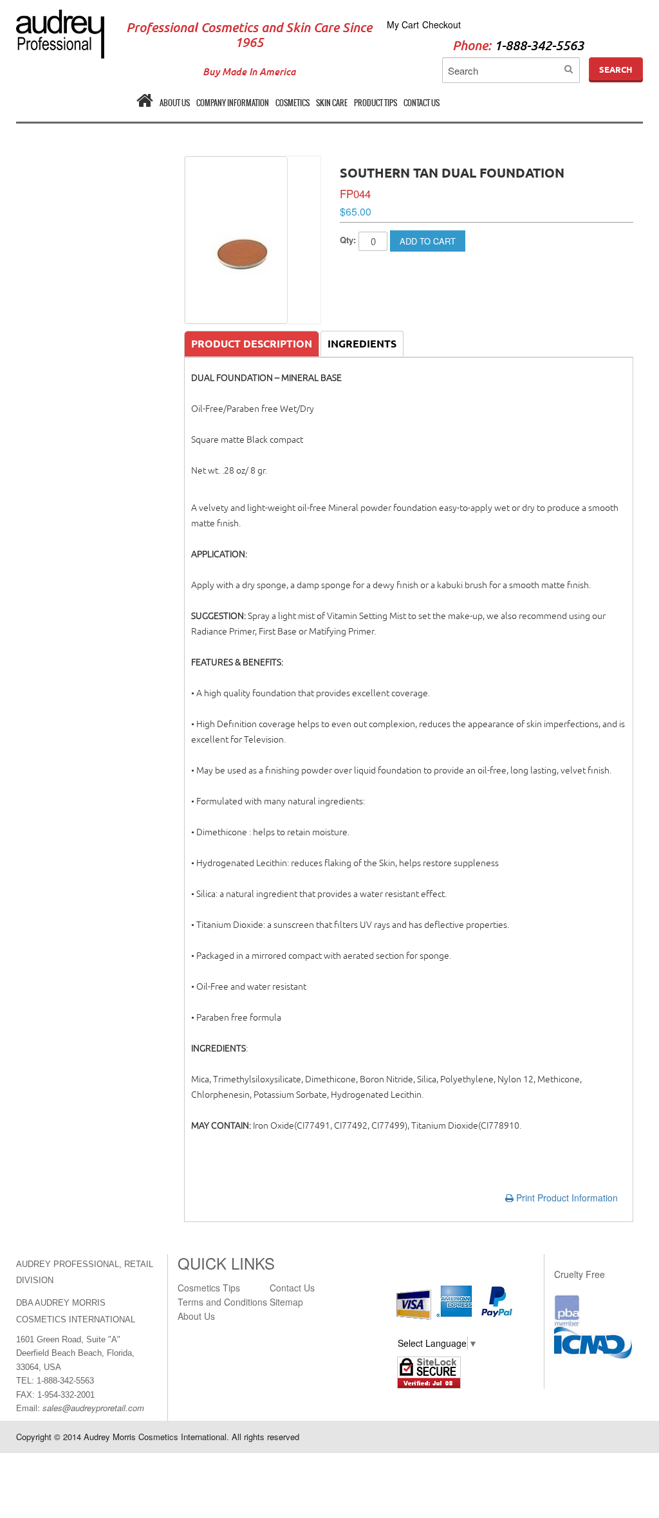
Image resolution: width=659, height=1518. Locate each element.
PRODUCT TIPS (375, 103)
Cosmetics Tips (209, 1287)
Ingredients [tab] (362, 343)
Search (616, 69)
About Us (196, 1316)
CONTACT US (422, 103)
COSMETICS (292, 103)
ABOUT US (175, 103)
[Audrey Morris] (60, 16)
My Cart (403, 24)
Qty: (348, 240)
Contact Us (292, 1287)
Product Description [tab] (251, 343)
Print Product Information (566, 1197)
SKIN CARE (332, 103)
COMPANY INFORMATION (232, 103)
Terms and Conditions (222, 1301)
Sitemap (286, 1301)
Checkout (441, 24)
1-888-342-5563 (539, 46)
